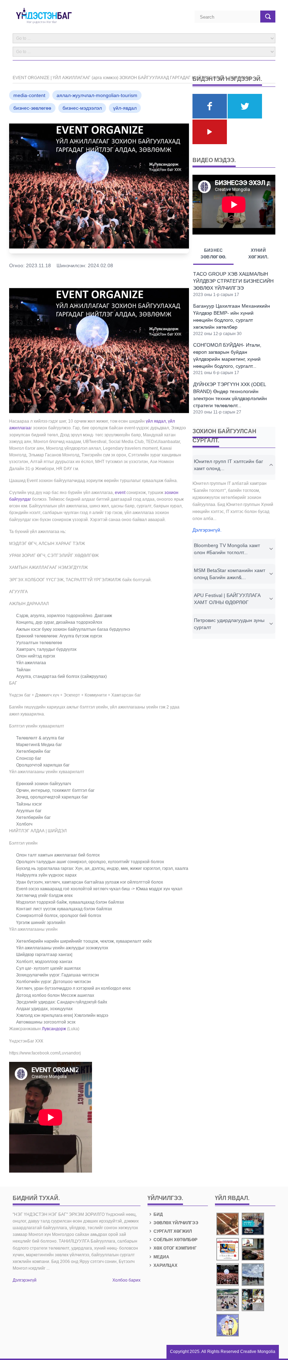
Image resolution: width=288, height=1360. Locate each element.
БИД (158, 1214)
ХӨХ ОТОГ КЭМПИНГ (175, 1248)
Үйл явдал (231, 1198)
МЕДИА (161, 1257)
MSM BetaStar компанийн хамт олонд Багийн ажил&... (229, 573)
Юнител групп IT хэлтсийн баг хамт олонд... (228, 464)
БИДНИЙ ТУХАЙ (35, 1198)
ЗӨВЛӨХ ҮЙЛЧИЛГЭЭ (175, 1222)
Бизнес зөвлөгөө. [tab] (214, 253)
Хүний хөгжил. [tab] (258, 253)
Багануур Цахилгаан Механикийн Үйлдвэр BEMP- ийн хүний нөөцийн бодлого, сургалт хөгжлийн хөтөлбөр (231, 316)
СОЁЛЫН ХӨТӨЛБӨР (175, 1239)
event (120, 492)
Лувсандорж (54, 1028)
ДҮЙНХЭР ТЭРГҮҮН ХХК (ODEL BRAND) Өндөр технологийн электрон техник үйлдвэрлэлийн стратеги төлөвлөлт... (230, 394)
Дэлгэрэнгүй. (207, 530)
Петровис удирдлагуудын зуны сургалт (229, 623)
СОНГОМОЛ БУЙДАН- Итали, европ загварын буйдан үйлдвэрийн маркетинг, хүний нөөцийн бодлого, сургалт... (227, 355)
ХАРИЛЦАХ (165, 1265)
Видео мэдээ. (214, 160)
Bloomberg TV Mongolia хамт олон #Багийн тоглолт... (227, 549)
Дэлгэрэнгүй (25, 1280)
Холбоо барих (126, 1280)
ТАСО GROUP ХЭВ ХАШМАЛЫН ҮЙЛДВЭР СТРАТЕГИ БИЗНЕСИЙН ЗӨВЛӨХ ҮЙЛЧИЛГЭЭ (233, 281)
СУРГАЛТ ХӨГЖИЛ (172, 1231)
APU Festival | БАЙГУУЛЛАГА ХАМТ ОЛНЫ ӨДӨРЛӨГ (227, 598)
